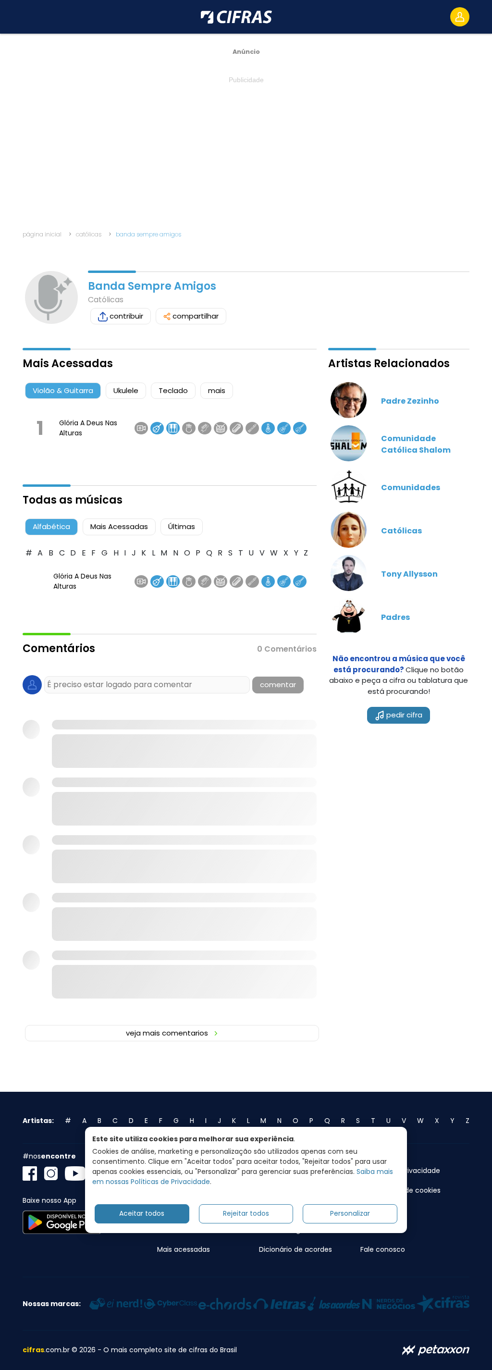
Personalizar (350, 1213)
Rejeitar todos (246, 1213)
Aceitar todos (141, 1213)
